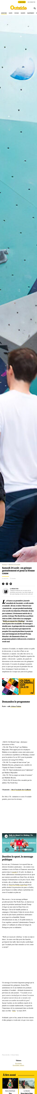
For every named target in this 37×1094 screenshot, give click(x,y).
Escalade (18, 1063)
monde (14, 872)
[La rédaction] (5, 594)
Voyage (16, 13)
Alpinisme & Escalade (14, 564)
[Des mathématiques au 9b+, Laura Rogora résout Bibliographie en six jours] (10, 1083)
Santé (10, 13)
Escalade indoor (18, 1065)
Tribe (14, 1011)
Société (23, 13)
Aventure (4, 13)
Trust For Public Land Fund (18, 885)
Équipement (30, 13)
